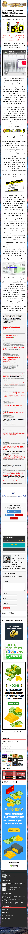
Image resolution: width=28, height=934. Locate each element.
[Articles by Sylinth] (4, 877)
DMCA (3, 744)
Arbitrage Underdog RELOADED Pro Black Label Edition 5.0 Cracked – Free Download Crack (14, 38)
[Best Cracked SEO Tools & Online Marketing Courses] (14, 6)
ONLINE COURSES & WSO (7, 915)
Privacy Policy (5, 921)
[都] (4, 885)
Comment (6, 581)
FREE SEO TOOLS (5, 912)
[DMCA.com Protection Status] (14, 866)
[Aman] (4, 889)
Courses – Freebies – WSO (8, 741)
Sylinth (9, 19)
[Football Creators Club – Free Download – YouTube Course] (4, 761)
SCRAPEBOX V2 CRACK (8, 931)
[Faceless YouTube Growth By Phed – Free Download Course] (9, 761)
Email (5, 598)
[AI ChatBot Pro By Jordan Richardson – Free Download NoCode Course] (15, 765)
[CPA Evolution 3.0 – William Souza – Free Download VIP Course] (20, 761)
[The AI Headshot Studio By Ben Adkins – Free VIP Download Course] (15, 757)
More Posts (21, 568)
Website (5, 603)
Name (5, 593)
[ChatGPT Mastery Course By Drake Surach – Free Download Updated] (15, 761)
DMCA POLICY (5, 909)
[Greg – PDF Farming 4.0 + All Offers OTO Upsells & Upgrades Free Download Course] (20, 757)
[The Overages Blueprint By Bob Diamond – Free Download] (9, 765)
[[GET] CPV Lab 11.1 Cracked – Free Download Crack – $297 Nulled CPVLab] (4, 765)
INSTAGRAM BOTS (6, 918)
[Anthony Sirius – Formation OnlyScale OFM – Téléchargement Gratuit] (20, 765)
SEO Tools (15, 19)
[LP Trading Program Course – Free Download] (4, 757)
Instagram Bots (5, 746)
